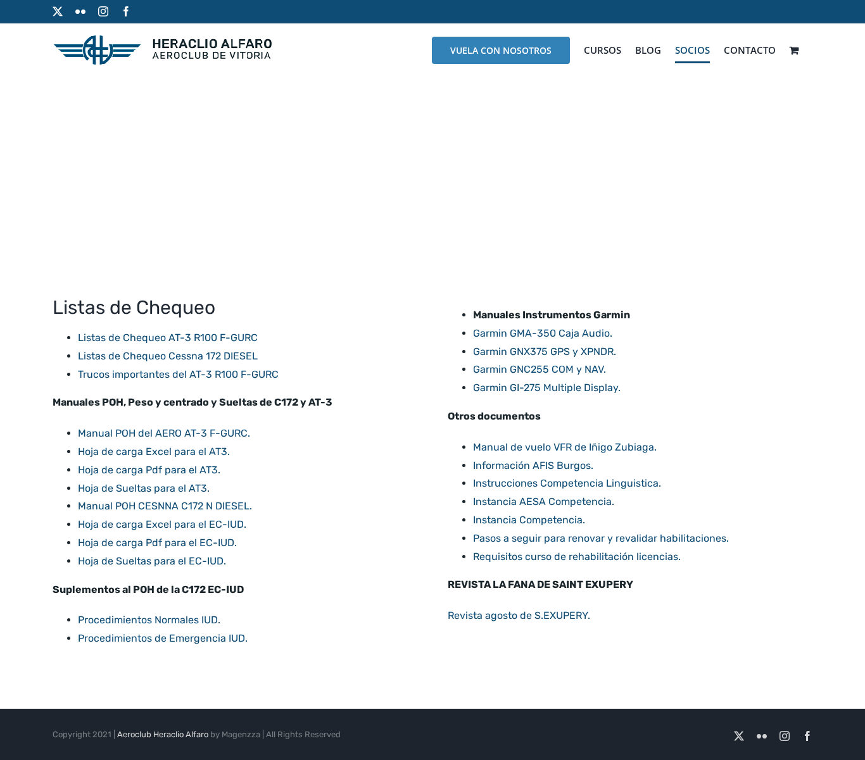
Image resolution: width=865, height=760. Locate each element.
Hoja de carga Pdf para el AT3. (149, 470)
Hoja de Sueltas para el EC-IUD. (152, 561)
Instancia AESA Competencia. (543, 501)
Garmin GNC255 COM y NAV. (539, 369)
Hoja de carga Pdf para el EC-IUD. (157, 543)
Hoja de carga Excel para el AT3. (154, 451)
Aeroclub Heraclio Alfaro (162, 734)
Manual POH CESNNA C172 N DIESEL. (165, 506)
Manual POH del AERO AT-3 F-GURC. (164, 433)
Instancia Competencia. (529, 520)
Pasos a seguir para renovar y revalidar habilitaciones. (601, 538)
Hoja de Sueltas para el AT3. (144, 488)
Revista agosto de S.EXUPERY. (519, 615)
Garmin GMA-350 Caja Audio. (542, 333)
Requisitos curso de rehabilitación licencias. (577, 557)
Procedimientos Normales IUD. (149, 620)
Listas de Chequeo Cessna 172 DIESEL (168, 356)
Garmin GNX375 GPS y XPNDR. (544, 352)
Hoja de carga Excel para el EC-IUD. (162, 524)
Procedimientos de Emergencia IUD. (163, 638)
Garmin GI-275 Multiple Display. (547, 388)
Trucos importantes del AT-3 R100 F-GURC (178, 374)
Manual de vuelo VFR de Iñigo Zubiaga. (565, 447)
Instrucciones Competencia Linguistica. (567, 483)
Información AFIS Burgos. (533, 465)
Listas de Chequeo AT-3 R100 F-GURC (168, 338)
